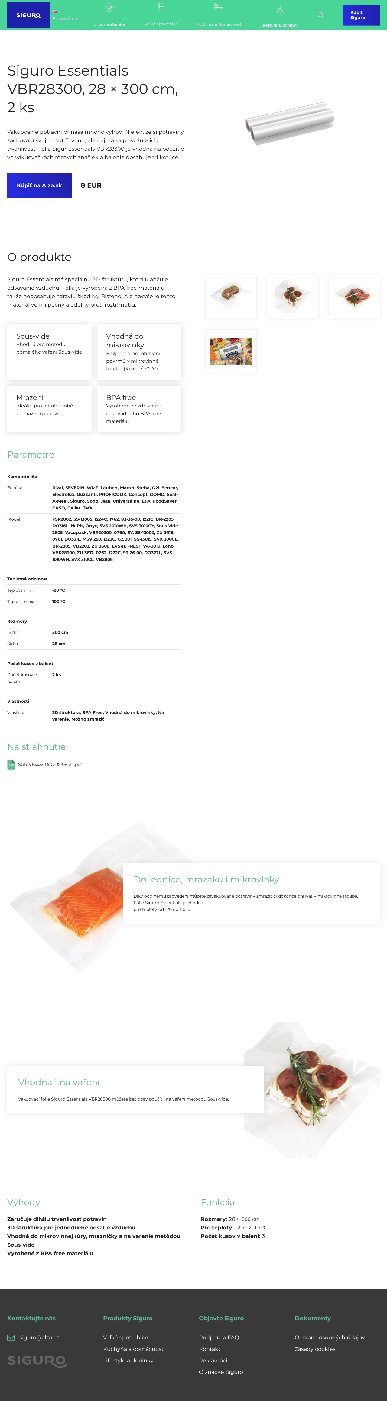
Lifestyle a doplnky (128, 1360)
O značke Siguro (221, 1372)
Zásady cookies (315, 1349)
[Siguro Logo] (28, 15)
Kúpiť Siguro (357, 15)
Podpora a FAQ (219, 1337)
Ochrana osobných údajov (330, 1337)
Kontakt (209, 1349)
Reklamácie (215, 1360)
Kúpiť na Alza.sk (39, 185)
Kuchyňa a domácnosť (133, 1349)
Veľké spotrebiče (125, 1337)
